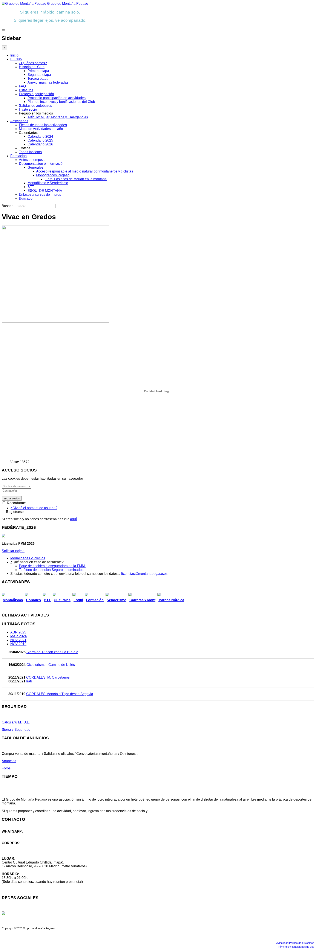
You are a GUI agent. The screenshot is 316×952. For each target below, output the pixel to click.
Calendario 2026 (40, 144)
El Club (16, 59)
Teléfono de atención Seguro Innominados (51, 570)
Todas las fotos (30, 152)
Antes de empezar (33, 160)
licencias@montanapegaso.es (144, 573)
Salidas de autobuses (35, 105)
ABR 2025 (18, 632)
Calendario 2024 (40, 136)
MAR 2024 (18, 636)
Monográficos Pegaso (52, 175)
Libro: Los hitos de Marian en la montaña (76, 179)
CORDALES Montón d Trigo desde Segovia (59, 694)
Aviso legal (282, 942)
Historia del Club (31, 67)
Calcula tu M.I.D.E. (16, 722)
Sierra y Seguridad (16, 729)
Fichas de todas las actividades (43, 125)
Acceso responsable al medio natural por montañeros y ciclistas (84, 171)
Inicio (14, 55)
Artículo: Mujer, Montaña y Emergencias (58, 117)
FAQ (22, 86)
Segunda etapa (39, 74)
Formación (18, 156)
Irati (29, 681)
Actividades (19, 121)
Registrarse (15, 512)
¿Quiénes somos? (33, 63)
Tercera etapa (38, 78)
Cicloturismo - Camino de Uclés (50, 665)
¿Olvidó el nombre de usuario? (33, 508)
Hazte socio (28, 109)
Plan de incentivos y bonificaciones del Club (61, 102)
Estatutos (26, 90)
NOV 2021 (18, 640)
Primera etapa (38, 71)
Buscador (26, 198)
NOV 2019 (18, 644)
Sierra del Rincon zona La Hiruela (52, 652)
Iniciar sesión (11, 498)
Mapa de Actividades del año (41, 129)
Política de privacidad (301, 942)
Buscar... (8, 206)
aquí (73, 519)
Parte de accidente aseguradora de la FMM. (52, 566)
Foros (6, 768)
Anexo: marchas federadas (48, 82)
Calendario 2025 (40, 140)
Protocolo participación (36, 94)
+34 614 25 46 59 (15, 835)
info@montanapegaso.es (21, 847)
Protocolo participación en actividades (57, 98)
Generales (35, 167)
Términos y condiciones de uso (296, 946)
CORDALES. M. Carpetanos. (48, 677)
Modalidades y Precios (27, 558)
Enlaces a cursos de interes (40, 194)
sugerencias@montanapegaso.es (27, 851)
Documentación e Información (41, 163)
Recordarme (16, 503)
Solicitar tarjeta (13, 551)
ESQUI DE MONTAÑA (45, 190)
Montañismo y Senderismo (48, 183)
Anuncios (9, 761)
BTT (31, 187)
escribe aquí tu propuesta (167, 811)
